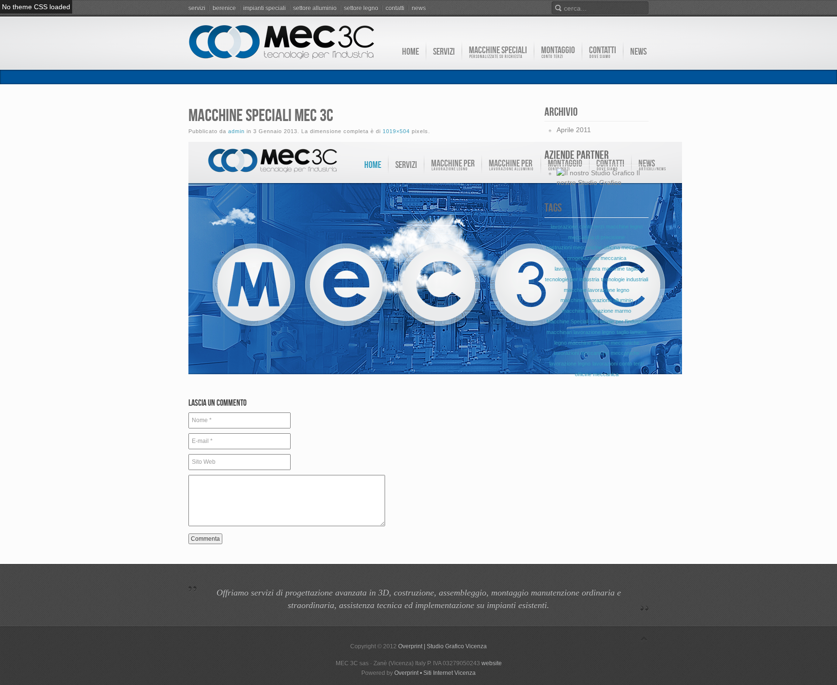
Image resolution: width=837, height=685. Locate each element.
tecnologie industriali (624, 279)
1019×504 (396, 131)
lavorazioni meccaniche (581, 353)
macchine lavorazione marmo (596, 311)
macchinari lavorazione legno (580, 332)
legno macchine (572, 343)
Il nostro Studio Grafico (598, 177)
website (491, 663)
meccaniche (625, 353)
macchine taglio (620, 269)
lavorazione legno (569, 363)
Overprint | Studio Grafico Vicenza (442, 646)
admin (236, 131)
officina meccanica (625, 247)
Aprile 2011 (574, 130)
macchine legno (624, 226)
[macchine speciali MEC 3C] (435, 383)
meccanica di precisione (596, 237)
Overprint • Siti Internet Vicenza (435, 673)
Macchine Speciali (567, 321)
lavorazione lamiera (577, 269)
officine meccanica (597, 374)
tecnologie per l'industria (618, 321)
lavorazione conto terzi (577, 226)
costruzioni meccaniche (574, 247)
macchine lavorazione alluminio (596, 300)
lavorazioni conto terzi (618, 363)
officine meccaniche (616, 343)
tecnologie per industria (572, 279)
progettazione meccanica (596, 258)
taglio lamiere (632, 332)
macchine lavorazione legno (596, 290)
